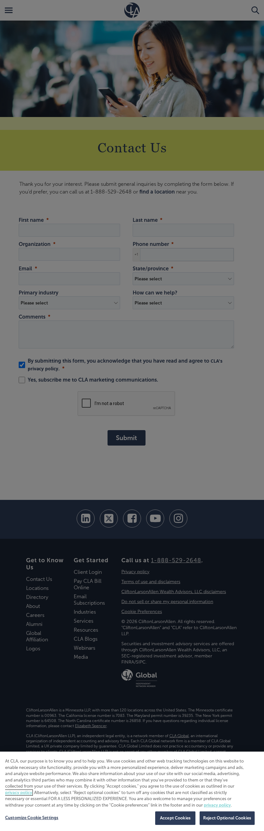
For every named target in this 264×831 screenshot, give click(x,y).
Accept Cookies (175, 818)
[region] (132, 791)
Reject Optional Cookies (227, 818)
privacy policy (18, 792)
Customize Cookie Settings (31, 817)
